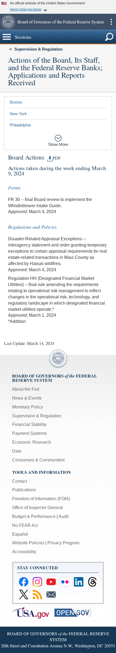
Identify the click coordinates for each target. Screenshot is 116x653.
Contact (19, 481)
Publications (24, 490)
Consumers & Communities (38, 460)
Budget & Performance (34, 516)
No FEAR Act (25, 525)
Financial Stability (29, 424)
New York (18, 113)
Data (16, 451)
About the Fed (25, 389)
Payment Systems (29, 433)
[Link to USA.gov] (33, 612)
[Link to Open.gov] (75, 612)
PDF (57, 158)
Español (20, 534)
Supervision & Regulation (38, 49)
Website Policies (28, 543)
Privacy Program (63, 543)
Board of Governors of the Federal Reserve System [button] (61, 21)
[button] (8, 22)
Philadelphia (20, 125)
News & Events (27, 398)
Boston (16, 102)
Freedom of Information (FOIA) (41, 498)
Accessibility (24, 551)
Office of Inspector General (37, 507)
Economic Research (31, 442)
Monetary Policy (27, 407)
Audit (64, 516)
